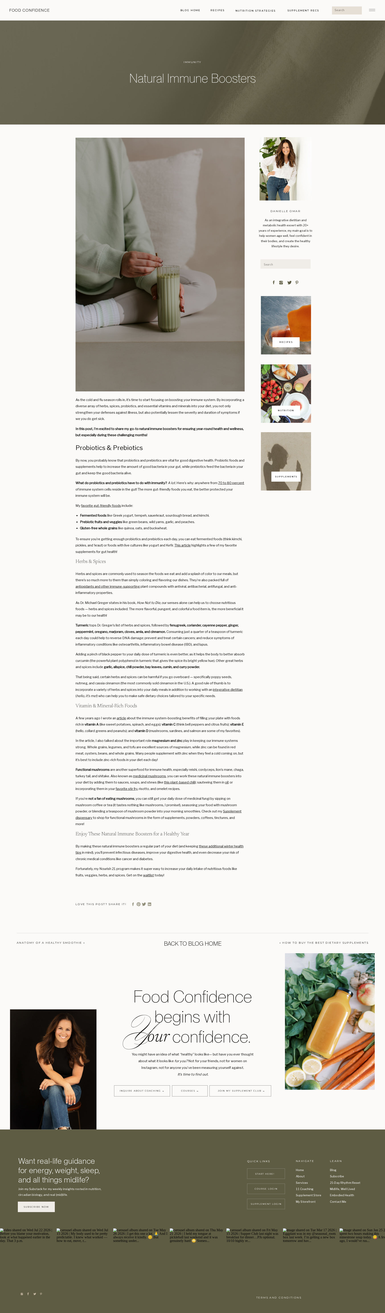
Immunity (192, 62)
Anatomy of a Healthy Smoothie (49, 942)
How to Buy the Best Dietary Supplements (325, 942)
